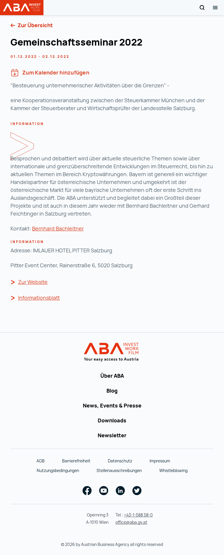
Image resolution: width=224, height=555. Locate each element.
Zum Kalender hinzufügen (55, 72)
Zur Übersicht (34, 25)
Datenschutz (120, 461)
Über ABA (112, 375)
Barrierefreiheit (76, 461)
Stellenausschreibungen (119, 470)
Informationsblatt (39, 297)
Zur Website (33, 281)
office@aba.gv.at (131, 522)
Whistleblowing (173, 470)
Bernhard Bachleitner (58, 228)
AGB (40, 461)
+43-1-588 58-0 (138, 515)
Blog (112, 390)
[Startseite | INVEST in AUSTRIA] (112, 352)
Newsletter (112, 435)
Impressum (160, 461)
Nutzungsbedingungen (58, 470)
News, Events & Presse (112, 405)
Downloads (112, 420)
